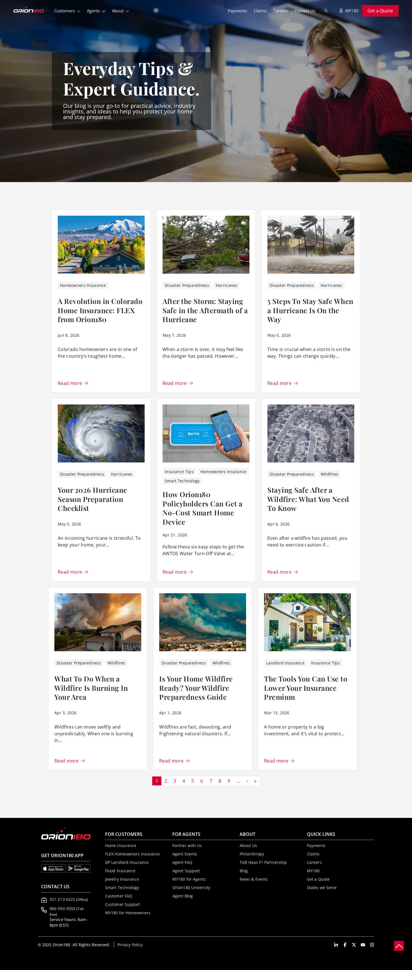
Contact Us (305, 10)
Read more (70, 383)
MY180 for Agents (189, 879)
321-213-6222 (69, 899)
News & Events (254, 879)
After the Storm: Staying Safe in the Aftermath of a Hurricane (205, 310)
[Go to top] (399, 946)
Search (326, 11)
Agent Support (186, 870)
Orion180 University (191, 887)
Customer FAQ (118, 896)
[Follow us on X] (354, 945)
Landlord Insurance (285, 663)
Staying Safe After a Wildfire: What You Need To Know (308, 499)
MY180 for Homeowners (128, 912)
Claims (260, 10)
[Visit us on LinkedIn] (336, 945)
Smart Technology (182, 480)
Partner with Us (187, 845)
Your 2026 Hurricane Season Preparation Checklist (92, 499)
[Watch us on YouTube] (363, 945)
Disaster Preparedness (187, 285)
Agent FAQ (182, 862)
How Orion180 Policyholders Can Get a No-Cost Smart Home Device (203, 508)
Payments (237, 10)
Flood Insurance (120, 870)
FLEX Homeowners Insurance (132, 854)
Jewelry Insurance (122, 879)
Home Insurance (120, 845)
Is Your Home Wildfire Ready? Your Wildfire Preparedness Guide (196, 687)
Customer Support (122, 904)
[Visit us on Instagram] (372, 945)
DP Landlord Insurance (127, 862)
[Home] (32, 9)
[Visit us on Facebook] (345, 945)
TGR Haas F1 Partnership (263, 862)
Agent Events (184, 854)
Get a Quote (380, 11)
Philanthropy (252, 854)
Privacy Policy (130, 944)
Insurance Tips (179, 471)
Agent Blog (182, 896)
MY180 (352, 10)
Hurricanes (226, 285)
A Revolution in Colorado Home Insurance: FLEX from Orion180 (100, 310)
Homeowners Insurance (83, 285)
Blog (244, 870)
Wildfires (329, 474)
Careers (280, 10)
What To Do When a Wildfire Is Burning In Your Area (91, 687)
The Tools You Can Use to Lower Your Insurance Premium (305, 687)
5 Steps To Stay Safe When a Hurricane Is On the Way (310, 310)
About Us (248, 845)
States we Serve (322, 887)
